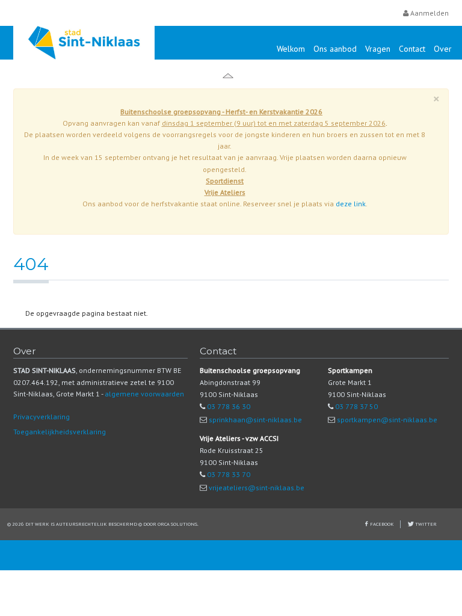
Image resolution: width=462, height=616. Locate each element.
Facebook (382, 523)
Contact (412, 48)
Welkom (291, 48)
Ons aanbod (335, 48)
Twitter (425, 523)
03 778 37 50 (356, 406)
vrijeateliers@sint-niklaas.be (256, 487)
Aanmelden (428, 12)
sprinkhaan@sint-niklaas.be (255, 419)
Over (443, 48)
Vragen (377, 48)
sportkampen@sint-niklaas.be (387, 419)
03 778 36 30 (228, 406)
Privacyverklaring (41, 416)
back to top (231, 555)
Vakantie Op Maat (94, 76)
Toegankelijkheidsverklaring (59, 431)
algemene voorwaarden (144, 393)
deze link (351, 203)
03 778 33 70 (228, 474)
